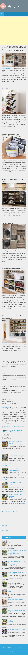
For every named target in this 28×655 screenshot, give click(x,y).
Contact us (4, 525)
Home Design (12, 426)
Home (3, 523)
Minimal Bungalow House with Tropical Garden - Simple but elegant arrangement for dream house (17, 563)
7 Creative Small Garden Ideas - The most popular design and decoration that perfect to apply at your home (17, 552)
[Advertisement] (14, 31)
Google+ (6, 432)
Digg (19, 432)
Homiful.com (14, 649)
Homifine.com (6, 68)
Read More (4, 465)
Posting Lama (22, 512)
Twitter (20, 430)
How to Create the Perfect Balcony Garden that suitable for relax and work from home (16, 610)
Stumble (13, 432)
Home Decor (5, 426)
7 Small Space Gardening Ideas (15, 581)
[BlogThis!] (5, 435)
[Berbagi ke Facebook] (8, 435)
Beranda (15, 512)
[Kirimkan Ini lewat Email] (3, 435)
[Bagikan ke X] (6, 435)
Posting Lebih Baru (7, 512)
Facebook (12, 430)
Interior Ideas (18, 426)
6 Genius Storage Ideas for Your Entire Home (14, 49)
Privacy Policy (5, 530)
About (3, 528)
